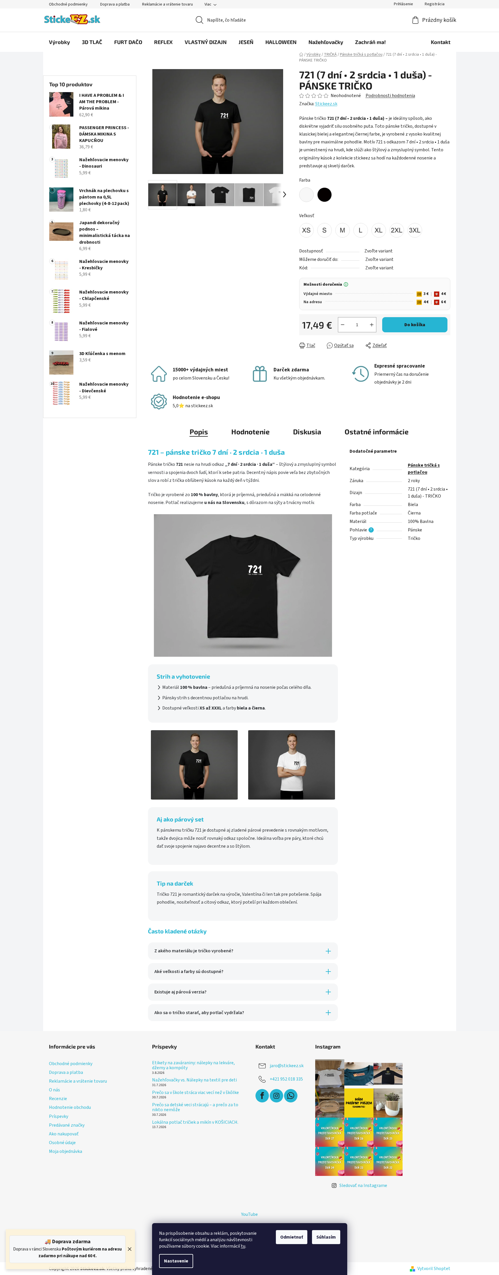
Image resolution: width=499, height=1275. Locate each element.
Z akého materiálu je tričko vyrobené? (193, 951)
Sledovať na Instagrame (363, 1185)
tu (243, 1246)
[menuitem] (59, 42)
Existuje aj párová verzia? (180, 992)
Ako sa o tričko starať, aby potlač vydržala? (199, 1012)
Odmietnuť (291, 1237)
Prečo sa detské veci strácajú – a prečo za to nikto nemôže (195, 1107)
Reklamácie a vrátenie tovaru (167, 4)
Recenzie (58, 1098)
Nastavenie (176, 1261)
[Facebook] (262, 1095)
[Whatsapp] (290, 1095)
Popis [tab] (199, 431)
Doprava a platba (115, 4)
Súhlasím (326, 1237)
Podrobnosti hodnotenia (390, 95)
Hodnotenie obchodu (70, 1107)
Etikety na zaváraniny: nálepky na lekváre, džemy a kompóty (193, 1065)
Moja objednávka (65, 1151)
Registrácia (435, 4)
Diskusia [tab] (307, 431)
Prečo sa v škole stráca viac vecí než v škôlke (195, 1092)
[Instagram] (276, 1095)
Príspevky (58, 1116)
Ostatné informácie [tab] (377, 431)
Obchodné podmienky (68, 4)
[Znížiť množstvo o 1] (342, 324)
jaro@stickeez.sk (287, 1065)
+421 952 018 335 (286, 1079)
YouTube (249, 1214)
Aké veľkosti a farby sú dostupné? (188, 971)
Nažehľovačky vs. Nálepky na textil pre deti (194, 1080)
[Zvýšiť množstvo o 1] (371, 324)
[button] (374, 294)
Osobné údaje (62, 1142)
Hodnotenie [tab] (250, 431)
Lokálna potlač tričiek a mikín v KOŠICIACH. (195, 1122)
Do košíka (414, 325)
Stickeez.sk (326, 104)
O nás (54, 1090)
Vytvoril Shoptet (433, 1268)
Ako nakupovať (64, 1134)
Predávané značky (66, 1125)
